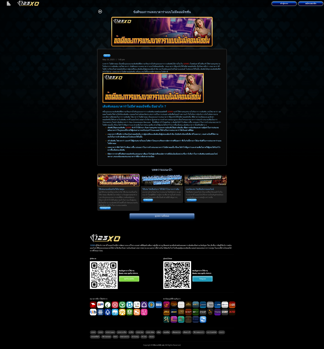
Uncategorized (105, 208)
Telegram (202, 279)
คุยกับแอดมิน (129, 279)
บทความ (106, 55)
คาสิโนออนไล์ (148, 200)
